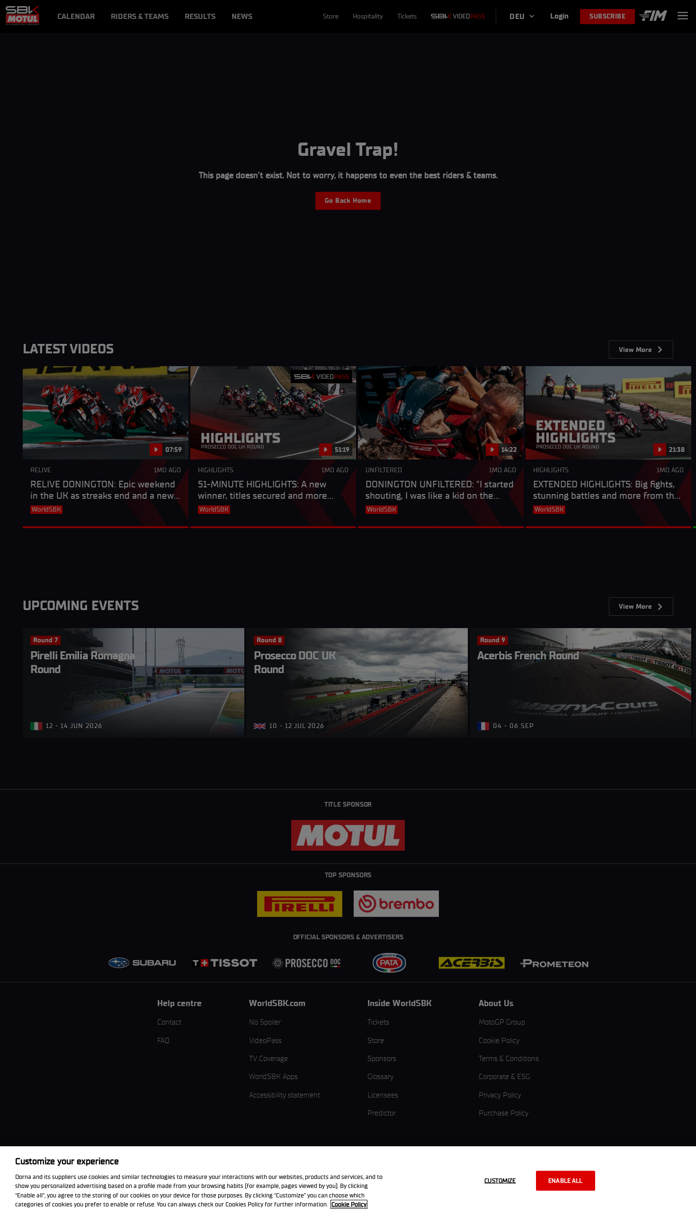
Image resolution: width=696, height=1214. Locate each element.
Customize (500, 1180)
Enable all (565, 1180)
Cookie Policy (348, 1204)
